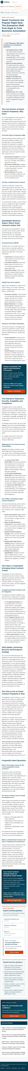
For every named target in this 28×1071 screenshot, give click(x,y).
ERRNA (2, 12)
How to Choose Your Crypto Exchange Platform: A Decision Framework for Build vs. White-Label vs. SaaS (14, 973)
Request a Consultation (14, 391)
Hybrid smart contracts (16, 69)
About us (11, 6)
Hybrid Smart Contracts (19, 191)
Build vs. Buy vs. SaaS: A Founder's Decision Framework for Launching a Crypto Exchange (13, 979)
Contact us (18, 6)
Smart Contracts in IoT (19, 632)
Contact (23, 1068)
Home (2, 6)
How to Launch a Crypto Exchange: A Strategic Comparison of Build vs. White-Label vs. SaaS (13, 992)
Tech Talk (6, 6)
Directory (14, 1068)
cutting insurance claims (18, 360)
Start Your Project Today (14, 900)
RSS (19, 1068)
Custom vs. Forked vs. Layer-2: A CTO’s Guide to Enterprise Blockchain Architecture (14, 985)
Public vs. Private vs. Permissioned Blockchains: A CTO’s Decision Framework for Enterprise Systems (13, 967)
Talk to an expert (14, 952)
